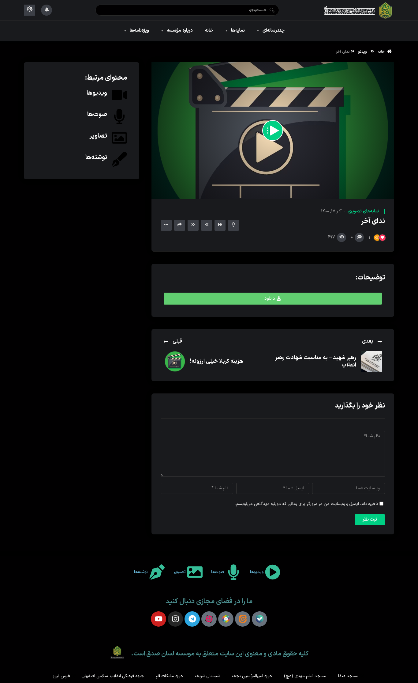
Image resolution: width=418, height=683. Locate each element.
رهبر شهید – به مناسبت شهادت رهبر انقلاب (315, 361)
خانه (382, 52)
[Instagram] (175, 619)
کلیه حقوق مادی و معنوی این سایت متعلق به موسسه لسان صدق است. (219, 653)
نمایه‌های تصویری (363, 211)
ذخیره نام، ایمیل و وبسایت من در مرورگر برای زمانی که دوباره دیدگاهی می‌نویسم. (306, 504)
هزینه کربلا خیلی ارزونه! (216, 361)
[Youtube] (158, 619)
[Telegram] (192, 619)
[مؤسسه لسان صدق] (358, 10)
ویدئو (362, 52)
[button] (273, 299)
